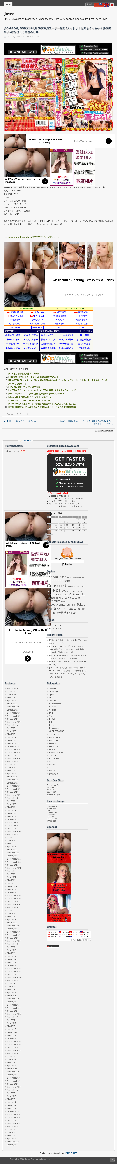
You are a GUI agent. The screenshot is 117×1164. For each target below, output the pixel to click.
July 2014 (11, 1130)
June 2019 (11, 950)
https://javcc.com (12, 451)
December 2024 (14, 749)
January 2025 (13, 746)
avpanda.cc (52, 819)
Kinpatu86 (52, 597)
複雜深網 (50, 790)
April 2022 (11, 847)
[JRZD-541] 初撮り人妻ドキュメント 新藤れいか (29, 397)
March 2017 (12, 1032)
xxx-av (55, 613)
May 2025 (11, 734)
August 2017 (12, 1017)
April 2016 (11, 1066)
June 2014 (11, 1133)
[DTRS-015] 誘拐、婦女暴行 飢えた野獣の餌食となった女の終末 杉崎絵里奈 (42, 407)
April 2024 (11, 774)
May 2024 (11, 771)
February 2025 (13, 743)
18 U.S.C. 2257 (55, 625)
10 (50, 525)
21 (73, 528)
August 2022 (12, 835)
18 (56, 528)
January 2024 (13, 783)
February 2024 (13, 780)
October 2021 (12, 865)
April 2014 (11, 1139)
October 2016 (12, 1047)
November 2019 (14, 935)
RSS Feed (26, 441)
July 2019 (11, 947)
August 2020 (12, 908)
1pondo (52, 577)
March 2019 (12, 959)
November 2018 (14, 971)
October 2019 (12, 938)
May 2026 (11, 698)
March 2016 (12, 1069)
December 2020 (14, 895)
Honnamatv (73, 591)
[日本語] (112, 4)
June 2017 (11, 1023)
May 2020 (11, 917)
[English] (107, 4)
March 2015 (12, 1105)
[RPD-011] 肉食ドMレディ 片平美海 (24, 387)
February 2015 (13, 1108)
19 (61, 528)
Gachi (82, 586)
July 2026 (11, 692)
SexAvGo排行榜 (53, 795)
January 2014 (13, 1145)
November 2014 (14, 1117)
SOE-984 (72, 605)
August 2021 (12, 871)
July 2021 (11, 874)
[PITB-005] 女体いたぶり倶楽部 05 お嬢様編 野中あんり (33, 377)
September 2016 (14, 1050)
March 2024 (12, 777)
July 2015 (11, 1093)
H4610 (50, 591)
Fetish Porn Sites (54, 785)
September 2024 (14, 758)
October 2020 (12, 901)
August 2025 (12, 725)
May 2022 (11, 844)
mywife (63, 601)
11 (56, 525)
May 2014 (11, 1136)
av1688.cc (51, 810)
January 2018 (13, 1002)
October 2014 (12, 1120)
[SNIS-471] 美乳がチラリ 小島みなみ (20, 421)
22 (79, 528)
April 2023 (11, 810)
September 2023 (14, 795)
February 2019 (13, 962)
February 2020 (13, 926)
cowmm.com (52, 812)
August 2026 (12, 689)
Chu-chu (76, 586)
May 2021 (11, 880)
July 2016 (11, 1057)
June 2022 (11, 841)
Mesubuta (74, 597)
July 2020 (11, 911)
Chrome (70, 586)
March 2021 (12, 886)
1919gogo (73, 577)
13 (67, 525)
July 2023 (11, 801)
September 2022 (14, 831)
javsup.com (51, 808)
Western (79, 608)
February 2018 (13, 999)
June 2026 (11, 695)
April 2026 (11, 701)
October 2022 (12, 828)
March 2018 (12, 996)
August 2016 (12, 1054)
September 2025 (14, 722)
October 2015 (12, 1084)
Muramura (53, 601)
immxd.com (51, 821)
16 (84, 525)
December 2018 (14, 968)
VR (50, 762)
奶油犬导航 (51, 792)
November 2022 (14, 825)
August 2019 (12, 944)
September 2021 (14, 868)
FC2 (51, 713)
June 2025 (11, 731)
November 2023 (14, 789)
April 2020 (11, 920)
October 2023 (12, 792)
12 (61, 525)
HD (55, 590)
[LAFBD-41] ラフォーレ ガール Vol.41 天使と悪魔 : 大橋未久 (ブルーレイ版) (42, 390)
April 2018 (11, 993)
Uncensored (62, 608)
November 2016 (14, 1044)
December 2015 (14, 1078)
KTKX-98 (63, 598)
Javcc (9, 13)
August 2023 (12, 798)
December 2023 (14, 786)
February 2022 (13, 853)
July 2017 (11, 1020)
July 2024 (11, 765)
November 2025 (14, 716)
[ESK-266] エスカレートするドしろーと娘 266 (29, 400)
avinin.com (51, 814)
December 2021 (14, 859)
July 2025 (11, 728)
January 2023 (13, 819)
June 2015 (11, 1096)
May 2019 (11, 953)
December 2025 (14, 713)
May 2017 (11, 1026)
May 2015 (11, 1099)
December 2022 (14, 822)
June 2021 (11, 877)
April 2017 (11, 1029)
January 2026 (13, 710)
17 (50, 528)
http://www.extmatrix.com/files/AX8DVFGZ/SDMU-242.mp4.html (32, 237)
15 (79, 525)
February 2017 (13, 1035)
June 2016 (11, 1060)
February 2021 (13, 889)
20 (67, 528)
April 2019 (11, 956)
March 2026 (12, 704)
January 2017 (13, 1038)
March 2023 (12, 813)
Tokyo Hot (53, 755)
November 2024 (14, 752)
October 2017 (12, 1011)
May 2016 (11, 1063)
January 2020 (13, 929)
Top (113, 1160)
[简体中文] (96, 4)
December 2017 (14, 1005)
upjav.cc (50, 817)
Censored (11, 414)
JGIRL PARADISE (56, 731)
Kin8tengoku (77, 594)
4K (50, 698)
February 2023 (13, 816)
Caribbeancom (58, 581)
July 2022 (11, 838)
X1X (48, 613)
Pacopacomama (58, 604)
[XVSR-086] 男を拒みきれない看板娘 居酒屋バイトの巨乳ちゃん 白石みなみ (42, 404)
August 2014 (12, 1127)
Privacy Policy (55, 628)
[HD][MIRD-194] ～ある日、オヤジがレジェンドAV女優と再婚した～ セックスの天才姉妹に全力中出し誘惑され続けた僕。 (68, 649)
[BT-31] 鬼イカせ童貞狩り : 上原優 (23, 373)
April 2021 (11, 883)
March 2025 (12, 740)
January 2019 (13, 965)
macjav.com (52, 806)
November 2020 (14, 898)
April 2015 (11, 1102)
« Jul (49, 536)
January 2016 (13, 1075)
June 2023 (11, 804)
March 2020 (12, 923)
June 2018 (11, 987)
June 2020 (11, 914)
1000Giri (63, 577)
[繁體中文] (101, 4)
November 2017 (14, 1008)
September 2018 (14, 977)
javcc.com (45, 1159)
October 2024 (12, 755)
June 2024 (11, 768)
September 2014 (14, 1123)
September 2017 (14, 1014)
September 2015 (14, 1087)
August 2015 (12, 1090)
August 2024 (12, 762)
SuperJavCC (21, 37)
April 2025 (11, 737)
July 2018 (11, 984)
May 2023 (11, 807)
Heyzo (63, 590)
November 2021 (14, 862)
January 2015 (13, 1111)
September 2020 (14, 904)
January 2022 (13, 856)
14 (73, 525)
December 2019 (14, 932)
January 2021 (13, 892)
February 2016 (13, 1072)
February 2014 (13, 1142)
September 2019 (14, 941)
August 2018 (12, 981)
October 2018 (12, 974)
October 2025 (12, 719)
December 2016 (14, 1041)
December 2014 (14, 1114)
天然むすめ (68, 613)
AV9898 (81, 577)
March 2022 (12, 850)
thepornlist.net (53, 787)
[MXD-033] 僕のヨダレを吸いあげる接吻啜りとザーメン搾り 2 (36, 394)
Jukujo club (61, 594)
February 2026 (13, 707)
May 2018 (11, 990)
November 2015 (14, 1081)
